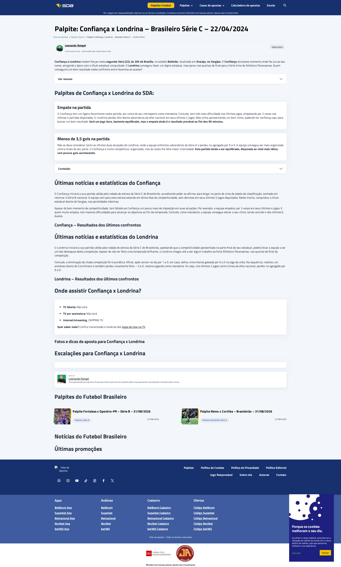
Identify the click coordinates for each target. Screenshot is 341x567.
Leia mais (296, 552)
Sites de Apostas (60, 37)
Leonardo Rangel (75, 45)
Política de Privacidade (245, 467)
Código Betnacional (206, 518)
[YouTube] (76, 480)
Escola (271, 5)
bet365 (105, 529)
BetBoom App (63, 507)
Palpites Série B (82, 420)
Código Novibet (203, 523)
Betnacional (108, 518)
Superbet (106, 513)
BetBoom (107, 507)
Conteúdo (64, 169)
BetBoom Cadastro (159, 507)
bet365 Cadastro (157, 529)
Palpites (189, 467)
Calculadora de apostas (245, 5)
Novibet (106, 523)
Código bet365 (203, 529)
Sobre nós (246, 475)
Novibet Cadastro (158, 523)
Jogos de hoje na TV (133, 327)
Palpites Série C (78, 37)
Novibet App (62, 523)
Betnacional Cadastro (160, 518)
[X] (112, 480)
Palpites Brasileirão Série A (214, 420)
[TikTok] (85, 480)
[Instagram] (68, 480)
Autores (264, 475)
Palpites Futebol (161, 5)
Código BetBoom (204, 507)
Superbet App (63, 513)
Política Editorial (276, 467)
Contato (281, 475)
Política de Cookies (212, 467)
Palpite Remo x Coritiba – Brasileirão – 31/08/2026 (236, 412)
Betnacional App (65, 518)
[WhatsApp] (59, 480)
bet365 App (62, 529)
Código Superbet (204, 513)
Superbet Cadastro (159, 513)
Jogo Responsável (221, 475)
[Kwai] (94, 480)
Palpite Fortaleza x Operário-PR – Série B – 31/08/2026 (111, 412)
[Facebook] (103, 480)
